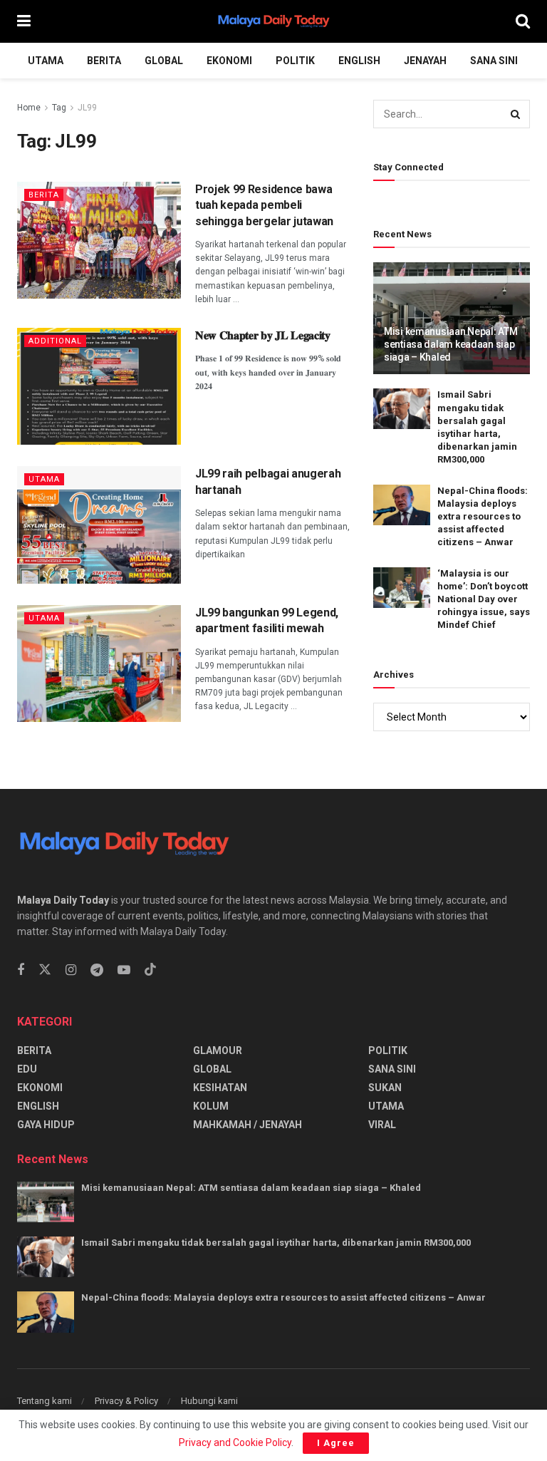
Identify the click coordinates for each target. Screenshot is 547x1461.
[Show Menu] (24, 21)
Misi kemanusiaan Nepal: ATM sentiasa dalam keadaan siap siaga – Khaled (450, 344)
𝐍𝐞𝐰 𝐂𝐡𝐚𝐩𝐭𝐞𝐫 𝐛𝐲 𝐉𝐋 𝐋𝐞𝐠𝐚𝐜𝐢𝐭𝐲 (262, 335)
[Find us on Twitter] (44, 970)
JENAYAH (425, 60)
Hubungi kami (209, 1400)
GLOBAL (164, 60)
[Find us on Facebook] (20, 970)
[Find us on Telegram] (96, 970)
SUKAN (385, 1087)
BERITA (104, 60)
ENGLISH (359, 60)
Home (29, 108)
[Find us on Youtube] (124, 970)
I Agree (336, 1442)
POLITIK (295, 60)
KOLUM (211, 1106)
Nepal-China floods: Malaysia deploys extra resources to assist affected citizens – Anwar (482, 516)
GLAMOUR (217, 1050)
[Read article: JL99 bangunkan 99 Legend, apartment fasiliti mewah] (99, 663)
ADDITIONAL (55, 341)
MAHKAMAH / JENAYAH (247, 1124)
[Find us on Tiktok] (150, 970)
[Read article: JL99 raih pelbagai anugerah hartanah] (99, 524)
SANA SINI (494, 60)
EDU (27, 1069)
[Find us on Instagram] (71, 970)
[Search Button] (523, 21)
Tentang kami (44, 1400)
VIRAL (382, 1124)
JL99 (87, 108)
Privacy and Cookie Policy (235, 1442)
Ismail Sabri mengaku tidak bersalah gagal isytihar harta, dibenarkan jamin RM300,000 (276, 1242)
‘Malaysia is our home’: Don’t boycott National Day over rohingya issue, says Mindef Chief (483, 599)
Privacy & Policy (126, 1400)
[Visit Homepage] (273, 21)
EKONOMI (229, 60)
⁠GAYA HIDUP (46, 1124)
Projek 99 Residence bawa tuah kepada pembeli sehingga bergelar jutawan (264, 205)
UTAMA (45, 60)
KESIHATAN (220, 1087)
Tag (59, 108)
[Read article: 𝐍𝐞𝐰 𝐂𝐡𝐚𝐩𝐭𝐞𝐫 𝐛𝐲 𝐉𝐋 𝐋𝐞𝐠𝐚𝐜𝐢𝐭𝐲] (99, 386)
